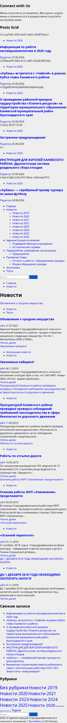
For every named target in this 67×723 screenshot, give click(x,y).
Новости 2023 (20, 226)
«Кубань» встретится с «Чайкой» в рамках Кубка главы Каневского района (33, 75)
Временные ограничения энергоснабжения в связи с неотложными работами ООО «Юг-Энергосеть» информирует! (34, 668)
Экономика (13, 267)
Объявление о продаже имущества (21, 303)
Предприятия (20, 254)
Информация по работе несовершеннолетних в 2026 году (25, 49)
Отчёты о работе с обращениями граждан (38, 260)
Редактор (6, 57)
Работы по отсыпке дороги (16, 443)
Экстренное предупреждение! (22, 137)
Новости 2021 (20, 220)
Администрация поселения (22, 240)
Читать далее (8, 342)
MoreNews (35, 721)
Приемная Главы (16, 257)
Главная (11, 206)
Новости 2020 (20, 216)
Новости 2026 (14, 40)
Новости (11, 209)
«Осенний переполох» (13, 522)
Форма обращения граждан (29, 264)
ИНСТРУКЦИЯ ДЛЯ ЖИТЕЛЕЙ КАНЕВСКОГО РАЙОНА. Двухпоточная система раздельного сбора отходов (32, 163)
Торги (9, 271)
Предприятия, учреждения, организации (31, 250)
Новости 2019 (20, 213)
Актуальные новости (18, 352)
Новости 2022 (20, 223)
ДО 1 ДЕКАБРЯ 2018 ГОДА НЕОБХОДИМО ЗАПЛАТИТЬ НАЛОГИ (30, 576)
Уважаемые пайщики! (13, 346)
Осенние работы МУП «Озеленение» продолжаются (31, 479)
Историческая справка (26, 247)
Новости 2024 (20, 230)
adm (3, 325)
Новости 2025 (20, 233)
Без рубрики (14, 687)
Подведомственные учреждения (32, 243)
